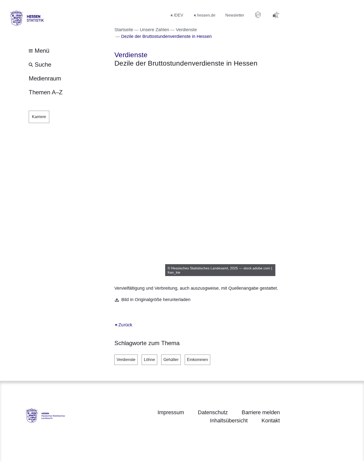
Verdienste (126, 360)
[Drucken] (157, 76)
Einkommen (197, 360)
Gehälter (171, 360)
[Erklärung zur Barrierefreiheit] (276, 15)
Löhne (149, 360)
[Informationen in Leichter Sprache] (258, 15)
